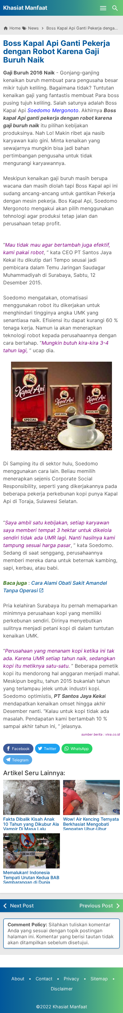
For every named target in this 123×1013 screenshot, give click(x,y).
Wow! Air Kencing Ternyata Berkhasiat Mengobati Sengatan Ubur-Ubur (91, 823)
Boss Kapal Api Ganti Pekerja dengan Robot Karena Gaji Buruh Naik (56, 51)
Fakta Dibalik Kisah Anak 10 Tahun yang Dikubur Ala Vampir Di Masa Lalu (31, 823)
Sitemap (99, 978)
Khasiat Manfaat (25, 7)
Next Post (22, 905)
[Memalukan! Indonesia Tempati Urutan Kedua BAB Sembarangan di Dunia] (31, 850)
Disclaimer (62, 988)
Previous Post (96, 905)
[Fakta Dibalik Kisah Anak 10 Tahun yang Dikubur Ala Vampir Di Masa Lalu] (31, 797)
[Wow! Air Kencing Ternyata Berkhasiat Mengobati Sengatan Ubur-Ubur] (91, 797)
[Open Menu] (103, 8)
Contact (44, 978)
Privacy (71, 978)
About (17, 978)
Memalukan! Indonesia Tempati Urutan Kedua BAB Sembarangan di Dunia (31, 877)
